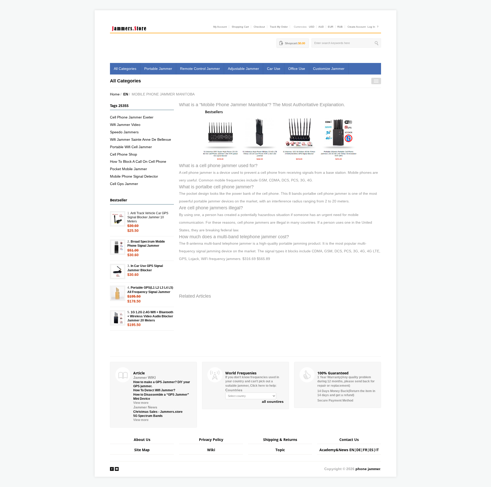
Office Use (296, 69)
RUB (340, 26)
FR (365, 449)
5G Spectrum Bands (148, 416)
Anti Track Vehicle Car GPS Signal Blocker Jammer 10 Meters (147, 217)
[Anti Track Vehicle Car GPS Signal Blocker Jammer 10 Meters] (117, 218)
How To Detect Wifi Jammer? (154, 390)
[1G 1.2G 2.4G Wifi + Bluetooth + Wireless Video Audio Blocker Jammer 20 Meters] (117, 318)
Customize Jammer (328, 69)
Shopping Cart (240, 26)
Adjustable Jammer (243, 69)
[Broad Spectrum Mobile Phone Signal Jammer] (117, 247)
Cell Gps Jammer (124, 184)
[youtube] (117, 469)
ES (371, 449)
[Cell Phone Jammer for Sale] (280, 135)
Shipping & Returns (280, 439)
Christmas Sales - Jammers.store (158, 412)
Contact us (349, 439)
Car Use (273, 69)
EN (125, 94)
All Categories (125, 69)
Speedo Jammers (124, 132)
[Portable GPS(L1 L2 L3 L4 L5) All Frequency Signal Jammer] (117, 293)
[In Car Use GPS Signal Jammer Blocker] (117, 271)
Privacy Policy (211, 439)
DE (358, 449)
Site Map (142, 449)
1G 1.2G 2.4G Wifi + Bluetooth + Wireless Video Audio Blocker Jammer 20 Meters (150, 316)
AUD (321, 26)
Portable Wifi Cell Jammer (131, 147)
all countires (273, 401)
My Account (220, 26)
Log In (371, 26)
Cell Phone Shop (123, 154)
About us (142, 439)
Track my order (279, 26)
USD (311, 26)
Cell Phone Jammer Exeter (131, 117)
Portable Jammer (158, 69)
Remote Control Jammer (200, 69)
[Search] (377, 43)
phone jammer (367, 469)
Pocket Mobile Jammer (128, 169)
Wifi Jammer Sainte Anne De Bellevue (140, 139)
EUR (330, 26)
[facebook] (112, 469)
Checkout (259, 26)
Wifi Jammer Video (125, 125)
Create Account (357, 26)
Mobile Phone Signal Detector (134, 176)
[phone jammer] (129, 27)
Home (115, 94)
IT (377, 449)
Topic (280, 449)
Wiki (211, 449)
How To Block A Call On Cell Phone (138, 161)
